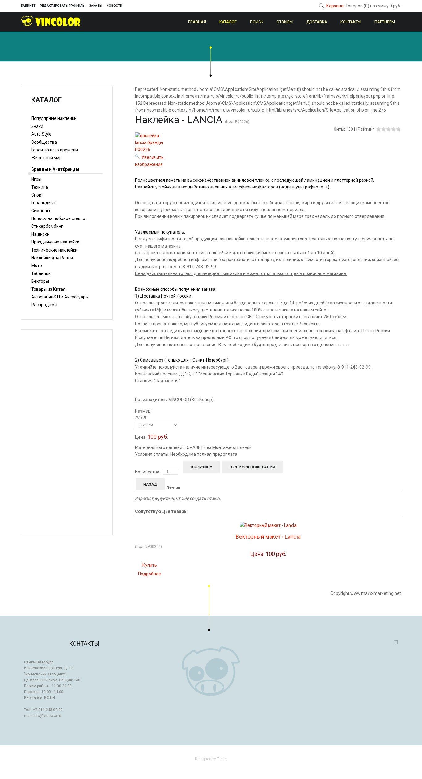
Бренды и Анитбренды (55, 169)
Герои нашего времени (54, 149)
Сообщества (44, 142)
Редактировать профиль (62, 5)
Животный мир (46, 157)
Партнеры (384, 21)
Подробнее (149, 573)
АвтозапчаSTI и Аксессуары (60, 296)
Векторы (40, 281)
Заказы (95, 5)
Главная (197, 21)
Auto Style (41, 134)
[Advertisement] (67, 432)
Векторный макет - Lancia (268, 536)
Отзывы (284, 21)
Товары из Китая (48, 289)
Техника (39, 187)
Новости (114, 5)
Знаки (37, 126)
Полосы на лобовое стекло (58, 218)
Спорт (37, 195)
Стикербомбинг (47, 226)
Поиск (256, 21)
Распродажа (44, 304)
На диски (40, 234)
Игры (36, 179)
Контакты (350, 21)
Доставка (316, 21)
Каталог (228, 21)
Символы (40, 210)
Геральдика (43, 202)
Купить (149, 565)
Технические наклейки (54, 250)
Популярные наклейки (54, 118)
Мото (36, 265)
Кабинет (28, 5)
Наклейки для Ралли (52, 257)
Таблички (41, 273)
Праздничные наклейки (55, 241)
